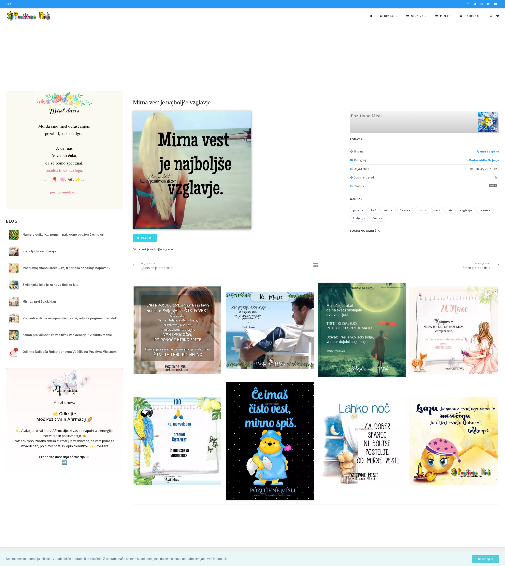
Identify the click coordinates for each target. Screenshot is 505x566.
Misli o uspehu (489, 151)
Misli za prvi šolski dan (39, 301)
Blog (8, 4)
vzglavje (466, 210)
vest (437, 210)
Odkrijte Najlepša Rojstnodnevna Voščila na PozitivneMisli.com (69, 351)
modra (388, 210)
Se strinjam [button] (485, 558)
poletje (358, 210)
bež (373, 210)
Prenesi (146, 237)
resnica (485, 210)
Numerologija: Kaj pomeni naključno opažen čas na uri (63, 234)
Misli (444, 16)
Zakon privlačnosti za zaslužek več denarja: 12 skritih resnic (67, 335)
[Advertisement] (252, 61)
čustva (377, 218)
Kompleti (471, 16)
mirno (422, 210)
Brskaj (389, 16)
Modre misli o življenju (483, 160)
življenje (359, 218)
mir (450, 210)
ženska (405, 210)
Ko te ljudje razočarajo (39, 251)
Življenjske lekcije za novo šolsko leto (50, 284)
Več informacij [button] (217, 558)
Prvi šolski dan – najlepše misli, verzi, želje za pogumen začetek (69, 318)
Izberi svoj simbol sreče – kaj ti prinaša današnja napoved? (66, 268)
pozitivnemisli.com (64, 192)
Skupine (417, 16)
